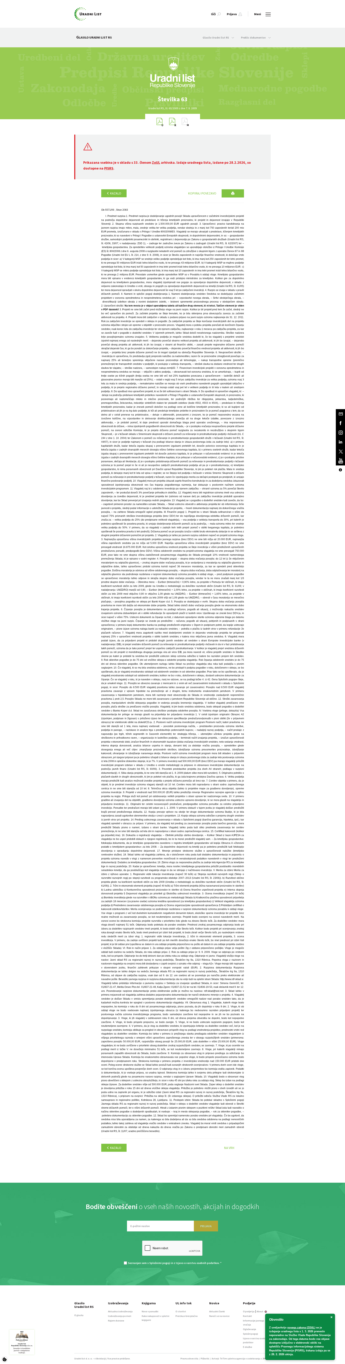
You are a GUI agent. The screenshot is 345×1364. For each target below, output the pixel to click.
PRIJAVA (206, 1226)
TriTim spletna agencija (232, 1358)
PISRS (108, 168)
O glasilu (78, 1315)
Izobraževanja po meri (119, 1315)
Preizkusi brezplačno (186, 1315)
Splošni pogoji (250, 1333)
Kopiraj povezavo (202, 193)
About (260, 1311)
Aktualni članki (217, 1311)
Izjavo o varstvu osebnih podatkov (197, 1263)
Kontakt (247, 1315)
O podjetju (249, 1311)
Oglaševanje (249, 1329)
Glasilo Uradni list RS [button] (216, 37)
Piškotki (205, 1358)
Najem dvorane (116, 1320)
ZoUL (156, 162)
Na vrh (229, 1148)
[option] (172, 99)
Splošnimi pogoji (159, 1263)
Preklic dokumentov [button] (253, 37)
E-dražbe (247, 1346)
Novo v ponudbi (150, 1311)
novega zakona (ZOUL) (301, 1327)
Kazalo (115, 193)
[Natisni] (233, 193)
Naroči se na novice (219, 1315)
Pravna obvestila (189, 1358)
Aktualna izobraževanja (120, 1311)
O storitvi (180, 1311)
